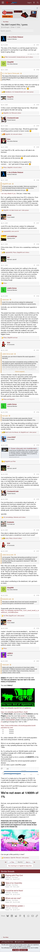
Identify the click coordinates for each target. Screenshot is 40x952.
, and (11, 231)
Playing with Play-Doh (14, 875)
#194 (37, 474)
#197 (37, 551)
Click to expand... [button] (20, 371)
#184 (37, 126)
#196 (37, 530)
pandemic (24, 716)
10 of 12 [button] (20, 862)
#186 (37, 180)
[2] (7, 720)
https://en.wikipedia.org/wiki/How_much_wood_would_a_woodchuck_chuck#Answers (20, 611)
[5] (12, 720)
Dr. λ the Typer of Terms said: (11, 73)
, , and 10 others (19, 57)
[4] (11, 720)
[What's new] (34, 2)
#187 (37, 223)
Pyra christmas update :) (14, 905)
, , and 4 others (13, 134)
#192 (37, 412)
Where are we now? (13, 898)
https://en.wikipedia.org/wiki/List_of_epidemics (16, 708)
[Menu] (2, 2)
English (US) (20, 942)
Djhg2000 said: (6, 184)
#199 (37, 628)
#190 (37, 296)
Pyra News (15, 877)
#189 (37, 265)
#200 (37, 661)
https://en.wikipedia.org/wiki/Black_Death (14, 712)
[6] (14, 720)
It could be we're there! (14, 890)
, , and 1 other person (19, 92)
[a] (7, 716)
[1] (6, 720)
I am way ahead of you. (8, 193)
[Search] (38, 2)
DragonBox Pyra (8, 942)
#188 (37, 244)
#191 (37, 350)
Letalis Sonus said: (8, 354)
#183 (37, 104)
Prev (12, 862)
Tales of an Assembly (13, 883)
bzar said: (5, 416)
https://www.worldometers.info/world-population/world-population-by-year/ (18, 726)
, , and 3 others (17, 252)
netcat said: (5, 299)
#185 (37, 147)
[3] (9, 720)
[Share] (34, 45)
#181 (37, 45)
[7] (2, 722)
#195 (37, 499)
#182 (37, 69)
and (9, 399)
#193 (37, 445)
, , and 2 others (12, 113)
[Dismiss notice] (37, 8)
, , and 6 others (14, 517)
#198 (37, 595)
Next (27, 862)
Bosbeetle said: (6, 599)
